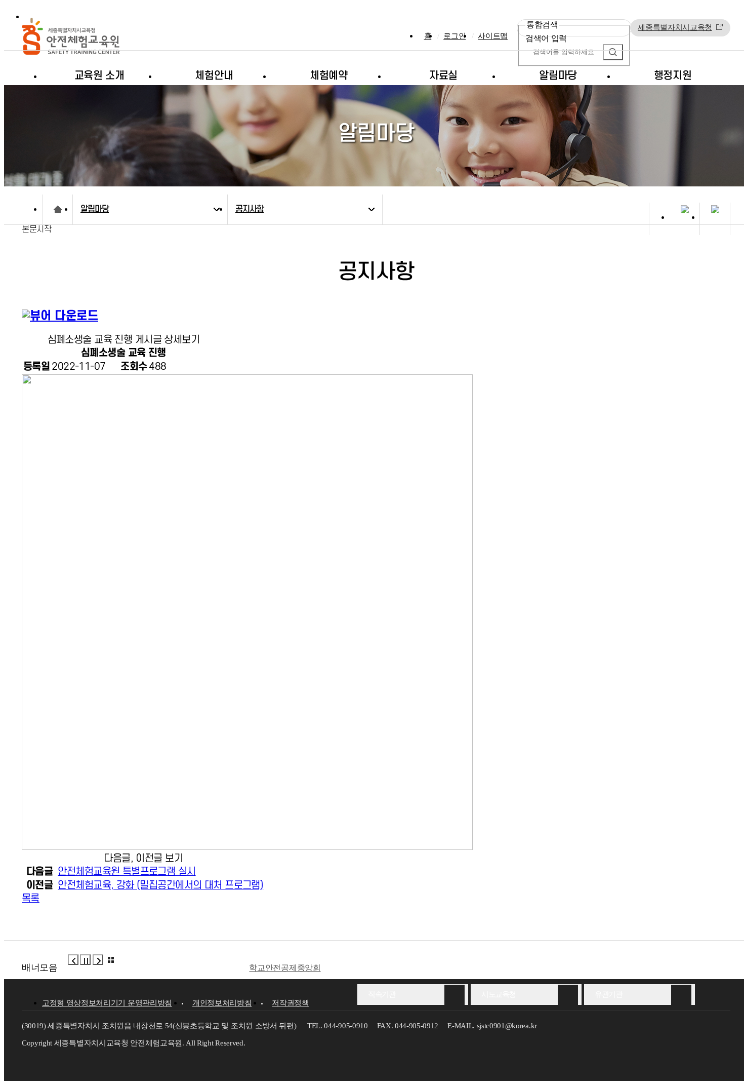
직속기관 (381, 994)
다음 (98, 959)
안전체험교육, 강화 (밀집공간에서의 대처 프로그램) (160, 885)
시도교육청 (498, 994)
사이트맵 (493, 36)
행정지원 (673, 76)
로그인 (454, 36)
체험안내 (214, 76)
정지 (85, 959)
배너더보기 (110, 959)
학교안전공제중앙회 (284, 967)
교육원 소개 (99, 76)
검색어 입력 (546, 38)
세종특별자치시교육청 (675, 27)
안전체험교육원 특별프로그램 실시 (126, 871)
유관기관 (608, 994)
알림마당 (558, 76)
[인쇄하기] (715, 220)
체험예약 (329, 76)
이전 (73, 959)
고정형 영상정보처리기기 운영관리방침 (107, 1003)
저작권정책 (290, 1003)
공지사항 (249, 209)
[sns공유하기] (684, 220)
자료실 (443, 76)
